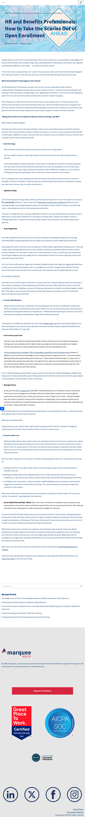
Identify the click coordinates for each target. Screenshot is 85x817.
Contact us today (8, 559)
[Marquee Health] (4, 3)
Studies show (48, 323)
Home (7, 13)
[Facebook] (2, 408)
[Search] (80, 586)
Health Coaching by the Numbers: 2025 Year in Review (22, 613)
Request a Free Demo (42, 691)
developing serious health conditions (52, 202)
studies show (25, 390)
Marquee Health (12, 44)
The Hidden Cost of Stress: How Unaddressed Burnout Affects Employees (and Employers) (35, 598)
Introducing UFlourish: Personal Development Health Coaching (26, 617)
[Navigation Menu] (80, 2)
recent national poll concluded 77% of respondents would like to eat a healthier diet (37, 352)
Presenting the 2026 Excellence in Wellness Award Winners (24, 602)
